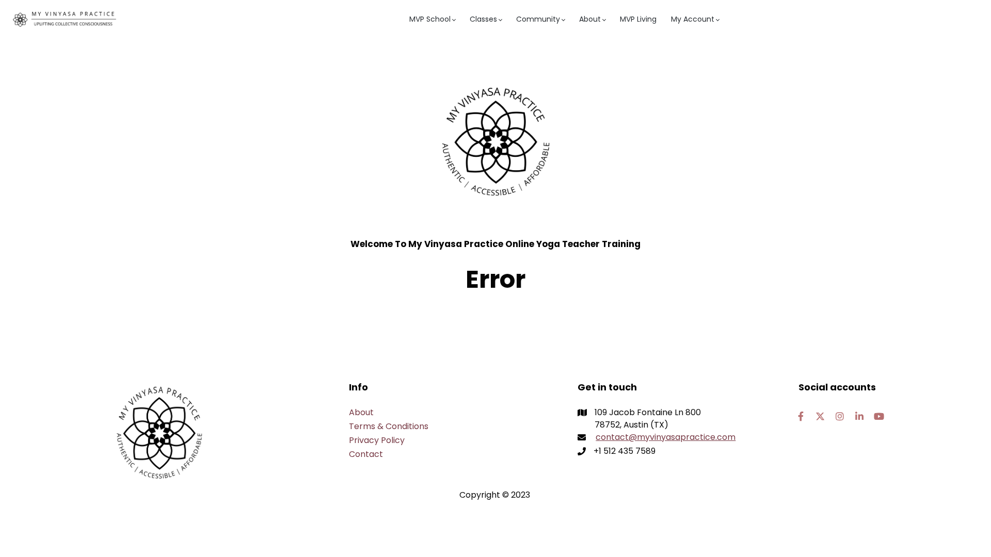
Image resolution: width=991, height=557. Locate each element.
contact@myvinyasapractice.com (666, 437)
